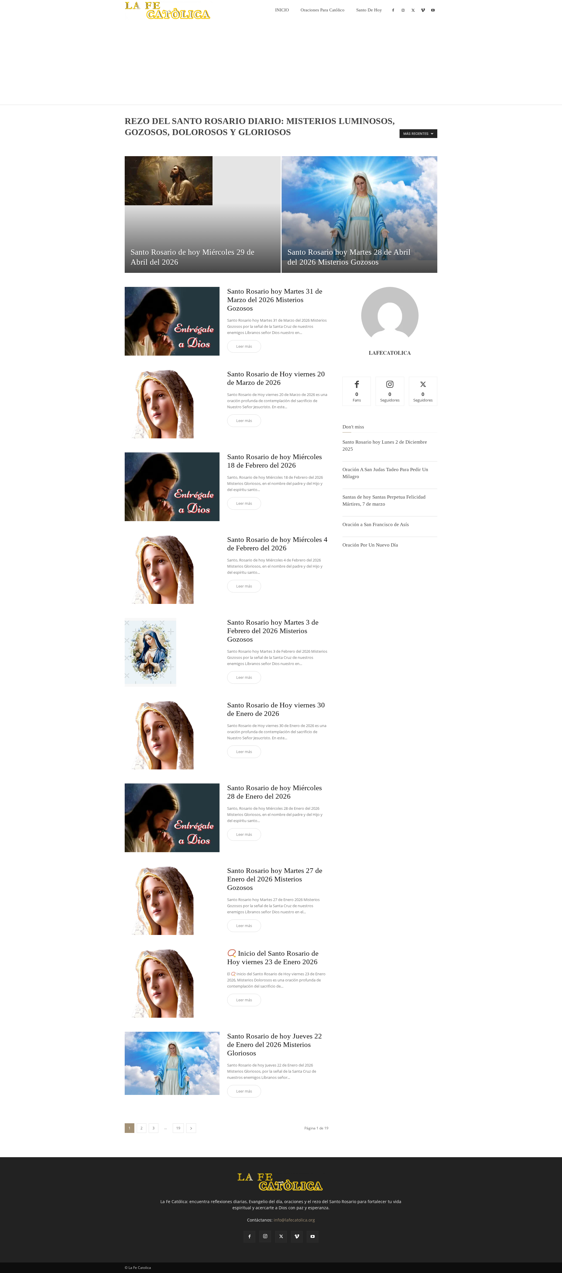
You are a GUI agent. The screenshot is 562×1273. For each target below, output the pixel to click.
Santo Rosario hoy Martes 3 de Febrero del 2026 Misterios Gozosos (272, 630)
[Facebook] (393, 10)
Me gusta (357, 381)
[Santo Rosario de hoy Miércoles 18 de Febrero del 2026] (172, 486)
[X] (413, 10)
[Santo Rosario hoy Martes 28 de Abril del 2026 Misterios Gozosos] (360, 208)
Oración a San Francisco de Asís (375, 524)
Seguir (390, 381)
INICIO (282, 10)
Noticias (147, 144)
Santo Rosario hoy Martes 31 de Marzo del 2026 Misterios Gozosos (274, 299)
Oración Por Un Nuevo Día (370, 545)
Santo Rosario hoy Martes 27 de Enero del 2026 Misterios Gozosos (274, 879)
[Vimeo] (423, 10)
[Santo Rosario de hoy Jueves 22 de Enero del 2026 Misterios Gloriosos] (172, 1063)
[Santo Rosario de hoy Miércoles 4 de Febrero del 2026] (159, 569)
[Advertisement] (281, 64)
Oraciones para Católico (323, 10)
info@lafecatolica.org (294, 1220)
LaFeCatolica (390, 352)
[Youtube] (433, 10)
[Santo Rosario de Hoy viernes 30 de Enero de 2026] (159, 735)
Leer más (244, 346)
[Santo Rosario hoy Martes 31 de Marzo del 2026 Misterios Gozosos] (172, 321)
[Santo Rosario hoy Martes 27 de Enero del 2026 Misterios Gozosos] (159, 900)
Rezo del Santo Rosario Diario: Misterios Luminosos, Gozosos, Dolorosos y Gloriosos (265, 144)
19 (178, 1128)
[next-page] (191, 1128)
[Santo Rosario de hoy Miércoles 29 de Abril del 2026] (203, 180)
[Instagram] (403, 10)
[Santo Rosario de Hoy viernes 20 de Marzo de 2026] (159, 404)
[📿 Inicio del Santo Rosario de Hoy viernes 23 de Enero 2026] (159, 983)
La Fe (131, 144)
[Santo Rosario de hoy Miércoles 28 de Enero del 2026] (172, 817)
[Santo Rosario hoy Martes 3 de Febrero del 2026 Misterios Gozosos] (150, 652)
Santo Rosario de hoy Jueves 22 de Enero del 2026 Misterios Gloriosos (274, 1044)
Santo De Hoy (369, 10)
